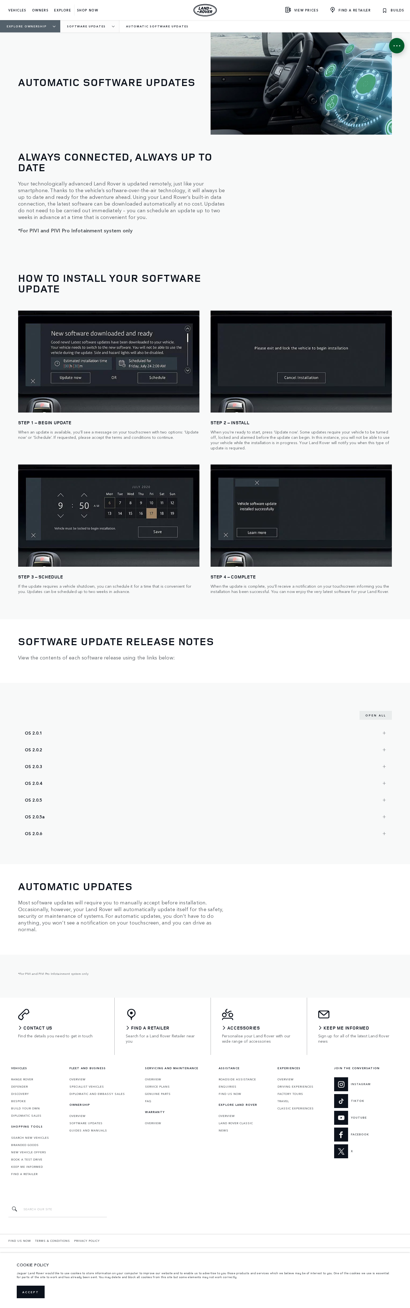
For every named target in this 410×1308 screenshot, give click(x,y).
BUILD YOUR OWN (25, 1108)
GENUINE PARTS (158, 1094)
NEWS (223, 1130)
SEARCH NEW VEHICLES (30, 1138)
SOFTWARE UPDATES (86, 1123)
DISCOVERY (20, 1094)
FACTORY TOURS (290, 1094)
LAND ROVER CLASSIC (236, 1123)
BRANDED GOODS (25, 1145)
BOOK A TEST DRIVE (26, 1159)
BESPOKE (18, 1101)
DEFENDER (19, 1086)
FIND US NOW (230, 1094)
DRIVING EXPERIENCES (295, 1086)
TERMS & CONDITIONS (52, 1241)
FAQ (148, 1101)
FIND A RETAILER (24, 1174)
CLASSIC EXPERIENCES (296, 1108)
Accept (30, 1292)
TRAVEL (283, 1101)
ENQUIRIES (228, 1086)
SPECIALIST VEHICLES (86, 1086)
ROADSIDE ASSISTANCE (237, 1079)
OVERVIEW (77, 1079)
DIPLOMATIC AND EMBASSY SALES (97, 1094)
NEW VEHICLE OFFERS (28, 1152)
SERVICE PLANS (157, 1086)
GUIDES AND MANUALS (88, 1130)
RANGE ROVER (22, 1079)
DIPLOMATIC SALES (26, 1116)
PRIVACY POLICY (87, 1241)
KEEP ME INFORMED (27, 1167)
